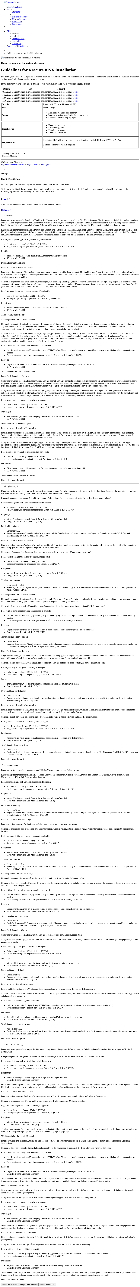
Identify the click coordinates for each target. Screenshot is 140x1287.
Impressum (16, 24)
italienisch (16, 43)
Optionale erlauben (47, 1284)
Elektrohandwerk (19, 17)
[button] (5, 199)
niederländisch (18, 38)
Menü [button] (9, 9)
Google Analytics (11, 486)
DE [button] (8, 31)
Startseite (16, 12)
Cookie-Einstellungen (39, 164)
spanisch (15, 41)
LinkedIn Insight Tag (13, 1044)
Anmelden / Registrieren (17, 46)
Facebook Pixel (11, 765)
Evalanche (8, 215)
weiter (75, 92)
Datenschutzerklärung (20, 164)
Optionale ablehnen (9, 1284)
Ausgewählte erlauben (28, 1284)
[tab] (70, 199)
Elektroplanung (18, 19)
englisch (15, 36)
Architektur (17, 21)
